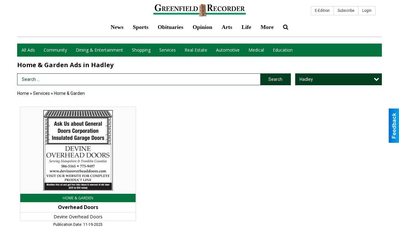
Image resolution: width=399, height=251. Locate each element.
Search (275, 79)
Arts (227, 27)
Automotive (228, 50)
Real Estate (196, 50)
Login (367, 10)
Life (246, 27)
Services (167, 50)
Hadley (306, 79)
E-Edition (322, 10)
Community (55, 50)
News (117, 27)
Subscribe (346, 10)
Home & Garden (69, 93)
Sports (140, 27)
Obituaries (170, 27)
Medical (256, 50)
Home (23, 93)
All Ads (28, 50)
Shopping (141, 50)
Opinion (202, 27)
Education (283, 50)
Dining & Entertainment (99, 50)
